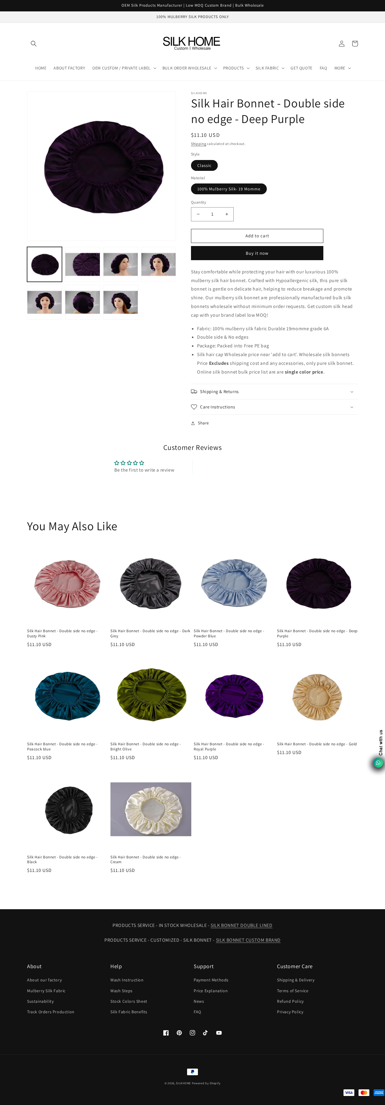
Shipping (198, 143)
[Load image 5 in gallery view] (44, 302)
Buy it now (257, 253)
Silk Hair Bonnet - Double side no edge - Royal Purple (229, 747)
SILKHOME (183, 1083)
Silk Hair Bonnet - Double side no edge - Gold (317, 744)
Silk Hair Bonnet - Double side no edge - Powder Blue (229, 634)
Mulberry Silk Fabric (46, 990)
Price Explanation (211, 990)
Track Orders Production (51, 1011)
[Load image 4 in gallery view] (158, 264)
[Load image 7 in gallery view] (120, 302)
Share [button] (203, 423)
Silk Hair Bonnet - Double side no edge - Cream (145, 860)
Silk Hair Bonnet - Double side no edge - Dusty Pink (62, 634)
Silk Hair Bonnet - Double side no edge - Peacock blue (62, 747)
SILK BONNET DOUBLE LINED (241, 925)
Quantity (198, 202)
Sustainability (40, 1001)
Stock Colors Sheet (128, 1001)
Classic (204, 165)
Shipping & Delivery (295, 980)
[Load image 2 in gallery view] (82, 264)
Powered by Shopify (206, 1083)
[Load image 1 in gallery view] (44, 264)
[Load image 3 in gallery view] (120, 264)
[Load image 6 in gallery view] (82, 302)
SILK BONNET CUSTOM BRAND (248, 940)
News (199, 1001)
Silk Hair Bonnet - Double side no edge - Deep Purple (317, 634)
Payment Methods (211, 980)
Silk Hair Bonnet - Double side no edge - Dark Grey (150, 634)
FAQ (197, 1011)
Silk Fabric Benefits (128, 1011)
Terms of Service (293, 990)
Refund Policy (290, 1001)
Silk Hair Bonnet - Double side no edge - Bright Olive (145, 747)
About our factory (44, 980)
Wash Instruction (127, 980)
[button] (33, 43)
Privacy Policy (290, 1011)
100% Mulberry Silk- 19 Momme (228, 189)
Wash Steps (121, 990)
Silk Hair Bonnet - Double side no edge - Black (62, 860)
